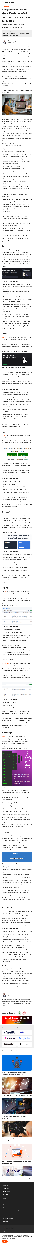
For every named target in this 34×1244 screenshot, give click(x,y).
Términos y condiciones (9, 1201)
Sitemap (5, 1221)
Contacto (5, 1194)
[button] (30, 2)
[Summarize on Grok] (21, 28)
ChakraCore (5, 663)
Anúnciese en (6, 1191)
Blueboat (4, 516)
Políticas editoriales (8, 1218)
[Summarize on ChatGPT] (12, 28)
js (5, 591)
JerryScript (5, 911)
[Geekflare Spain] (8, 2)
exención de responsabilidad (11, 1210)
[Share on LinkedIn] (18, 28)
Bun (3, 250)
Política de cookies (8, 1207)
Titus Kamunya (12, 994)
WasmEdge (5, 736)
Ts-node (4, 836)
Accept (4, 1241)
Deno (3, 337)
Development (5, 6)
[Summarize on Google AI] (15, 28)
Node (3, 435)
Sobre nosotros (7, 1188)
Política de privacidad (9, 1204)
